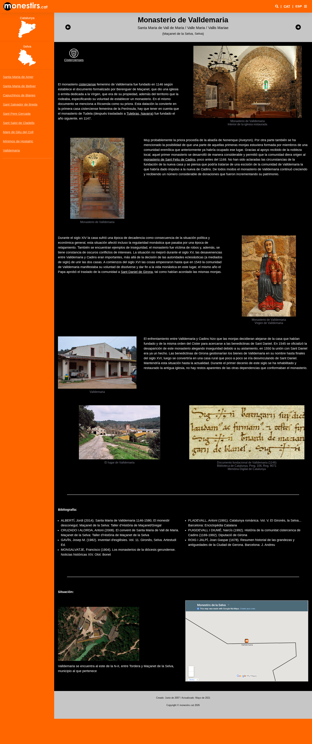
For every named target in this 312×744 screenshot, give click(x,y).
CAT (287, 6)
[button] (305, 6)
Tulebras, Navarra (139, 113)
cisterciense (87, 84)
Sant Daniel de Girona (137, 272)
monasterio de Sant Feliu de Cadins (169, 159)
